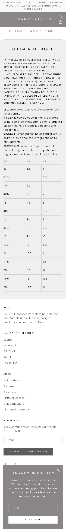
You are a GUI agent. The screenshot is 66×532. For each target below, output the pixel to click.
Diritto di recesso (14, 398)
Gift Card (9, 351)
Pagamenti (10, 386)
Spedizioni (10, 392)
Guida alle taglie (14, 404)
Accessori (10, 345)
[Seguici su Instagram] (14, 464)
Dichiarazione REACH (16, 409)
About (7, 357)
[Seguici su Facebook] (5, 464)
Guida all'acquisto (15, 380)
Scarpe (8, 339)
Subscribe (33, 519)
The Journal (11, 363)
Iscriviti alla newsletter (28, 451)
